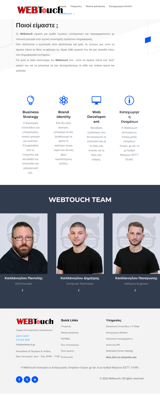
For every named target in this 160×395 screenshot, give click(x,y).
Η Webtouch (65, 14)
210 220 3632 (23, 339)
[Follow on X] (27, 379)
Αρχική (62, 6)
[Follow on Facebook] (19, 379)
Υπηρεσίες (76, 6)
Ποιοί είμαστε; (67, 350)
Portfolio (65, 338)
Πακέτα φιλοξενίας (95, 6)
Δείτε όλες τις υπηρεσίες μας (121, 356)
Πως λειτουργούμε (70, 344)
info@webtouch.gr (25, 344)
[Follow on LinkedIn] (35, 379)
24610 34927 (22, 335)
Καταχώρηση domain (120, 6)
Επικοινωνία (67, 356)
